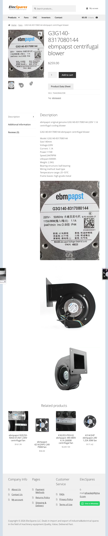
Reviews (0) (13, 132)
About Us (16, 489)
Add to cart (67, 74)
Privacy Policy (66, 499)
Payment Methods (40, 491)
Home (13, 25)
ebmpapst (56, 98)
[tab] (22, 117)
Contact (58, 17)
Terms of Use (65, 504)
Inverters (46, 17)
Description (14, 116)
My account (93, 8)
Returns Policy (43, 497)
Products (12, 17)
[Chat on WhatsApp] (90, 503)
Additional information (19, 124)
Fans (26, 17)
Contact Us (17, 494)
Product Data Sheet (60, 86)
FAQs (61, 494)
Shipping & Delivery (41, 504)
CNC (35, 17)
